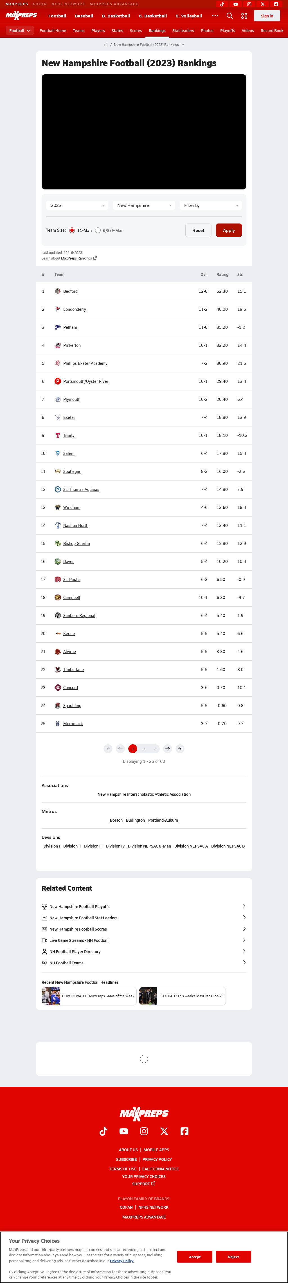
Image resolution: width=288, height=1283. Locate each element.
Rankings (157, 30)
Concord (70, 687)
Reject (233, 1256)
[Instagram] (249, 4)
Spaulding (72, 705)
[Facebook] (276, 4)
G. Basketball (153, 15)
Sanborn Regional (79, 615)
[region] (144, 1257)
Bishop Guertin (76, 543)
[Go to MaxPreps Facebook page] (184, 1132)
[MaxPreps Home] (21, 15)
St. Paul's (71, 579)
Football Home (53, 30)
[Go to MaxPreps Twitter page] (164, 1132)
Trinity (69, 435)
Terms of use (123, 1169)
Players (98, 30)
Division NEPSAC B (228, 845)
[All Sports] (215, 15)
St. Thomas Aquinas (81, 489)
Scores (136, 30)
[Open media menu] (244, 15)
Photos (207, 30)
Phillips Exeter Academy (85, 363)
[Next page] (167, 748)
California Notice (160, 1169)
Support (141, 1183)
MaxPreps (17, 4)
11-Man (84, 230)
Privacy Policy (157, 1159)
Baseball (84, 15)
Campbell (71, 597)
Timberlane (73, 669)
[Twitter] (262, 4)
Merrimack (73, 723)
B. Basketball (116, 15)
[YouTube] (236, 4)
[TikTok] (222, 4)
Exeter (69, 417)
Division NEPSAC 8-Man (149, 845)
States (117, 30)
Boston (116, 819)
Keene (69, 633)
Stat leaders (183, 30)
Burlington (135, 819)
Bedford (70, 291)
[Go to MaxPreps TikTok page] (103, 1132)
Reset (198, 230)
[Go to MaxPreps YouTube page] (123, 1132)
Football (57, 15)
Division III (93, 845)
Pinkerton (72, 345)
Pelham (70, 327)
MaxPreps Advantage (114, 4)
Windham (71, 507)
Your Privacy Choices (144, 1176)
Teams (79, 30)
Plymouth (71, 399)
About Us (128, 1149)
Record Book (272, 30)
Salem (69, 453)
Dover (68, 561)
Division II (72, 845)
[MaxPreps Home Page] (106, 44)
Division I (52, 845)
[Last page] (180, 748)
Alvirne (69, 651)
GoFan (40, 4)
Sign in (267, 16)
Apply (229, 230)
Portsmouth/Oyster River (82, 381)
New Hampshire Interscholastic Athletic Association (144, 794)
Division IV (115, 845)
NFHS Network (68, 4)
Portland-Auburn (163, 819)
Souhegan (72, 471)
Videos (248, 30)
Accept (195, 1256)
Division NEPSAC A (191, 845)
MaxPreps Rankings (76, 258)
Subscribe (126, 1159)
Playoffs (227, 30)
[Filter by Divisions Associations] (211, 205)
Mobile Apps (156, 1149)
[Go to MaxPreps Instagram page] (144, 1132)
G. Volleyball (189, 15)
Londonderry (74, 309)
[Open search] (229, 15)
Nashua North (75, 525)
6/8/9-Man (113, 230)
